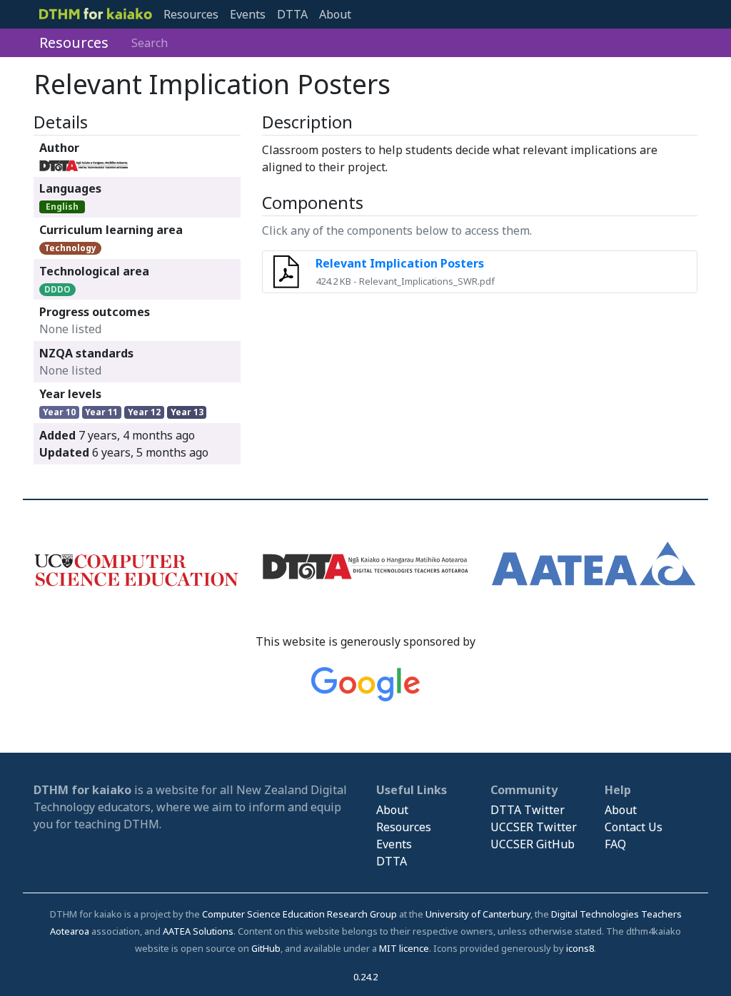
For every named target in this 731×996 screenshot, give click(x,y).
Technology (70, 248)
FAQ (615, 844)
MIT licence (404, 948)
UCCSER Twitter (533, 827)
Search (149, 43)
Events (248, 14)
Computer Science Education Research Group (299, 914)
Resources (190, 14)
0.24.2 (365, 976)
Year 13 (187, 412)
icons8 (580, 948)
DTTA (292, 14)
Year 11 (101, 412)
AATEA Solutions (198, 931)
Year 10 (59, 412)
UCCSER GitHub (532, 844)
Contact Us (633, 827)
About (335, 14)
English (62, 206)
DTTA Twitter (527, 810)
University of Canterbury (477, 914)
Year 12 (144, 412)
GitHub (266, 948)
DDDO (57, 289)
